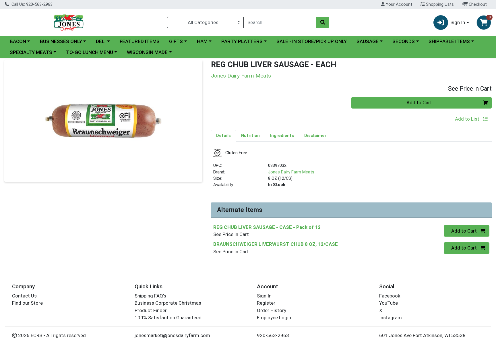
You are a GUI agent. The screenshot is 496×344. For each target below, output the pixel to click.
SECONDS (403, 41)
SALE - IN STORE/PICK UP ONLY (311, 41)
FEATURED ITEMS (140, 41)
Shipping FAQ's (150, 296)
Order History (271, 310)
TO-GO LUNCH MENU (89, 52)
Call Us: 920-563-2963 (31, 4)
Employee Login (274, 317)
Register (266, 303)
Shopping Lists (439, 4)
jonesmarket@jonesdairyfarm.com (172, 335)
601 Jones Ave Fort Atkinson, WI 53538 (422, 335)
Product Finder (151, 310)
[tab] (223, 135)
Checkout (477, 4)
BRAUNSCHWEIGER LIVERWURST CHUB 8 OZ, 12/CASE (275, 244)
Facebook (389, 296)
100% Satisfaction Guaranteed (168, 317)
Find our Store (27, 303)
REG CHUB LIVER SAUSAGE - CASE (267, 227)
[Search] (322, 22)
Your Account (398, 4)
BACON (18, 41)
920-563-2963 (273, 335)
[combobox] (280, 22)
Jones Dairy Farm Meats (291, 172)
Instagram (390, 317)
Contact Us (24, 296)
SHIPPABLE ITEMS (449, 41)
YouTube (388, 303)
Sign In (264, 296)
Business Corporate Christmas (168, 303)
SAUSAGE (367, 41)
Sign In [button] (457, 22)
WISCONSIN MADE (147, 52)
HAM (202, 41)
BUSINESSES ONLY (61, 41)
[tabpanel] (351, 171)
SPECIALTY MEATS (31, 52)
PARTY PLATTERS (242, 41)
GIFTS (176, 41)
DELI (101, 41)
